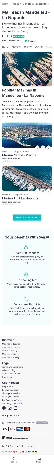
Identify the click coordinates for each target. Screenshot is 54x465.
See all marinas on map (27, 217)
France (15, 3)
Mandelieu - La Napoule (35, 3)
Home (5, 3)
